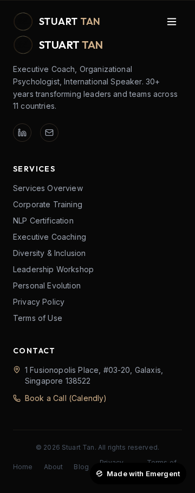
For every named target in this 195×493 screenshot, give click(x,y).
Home (23, 467)
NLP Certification (43, 220)
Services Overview (48, 188)
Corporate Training (47, 204)
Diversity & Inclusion (49, 253)
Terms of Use (37, 318)
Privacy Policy (38, 301)
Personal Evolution (47, 285)
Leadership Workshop (53, 269)
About (53, 467)
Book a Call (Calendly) (66, 398)
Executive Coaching (49, 236)
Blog (81, 467)
